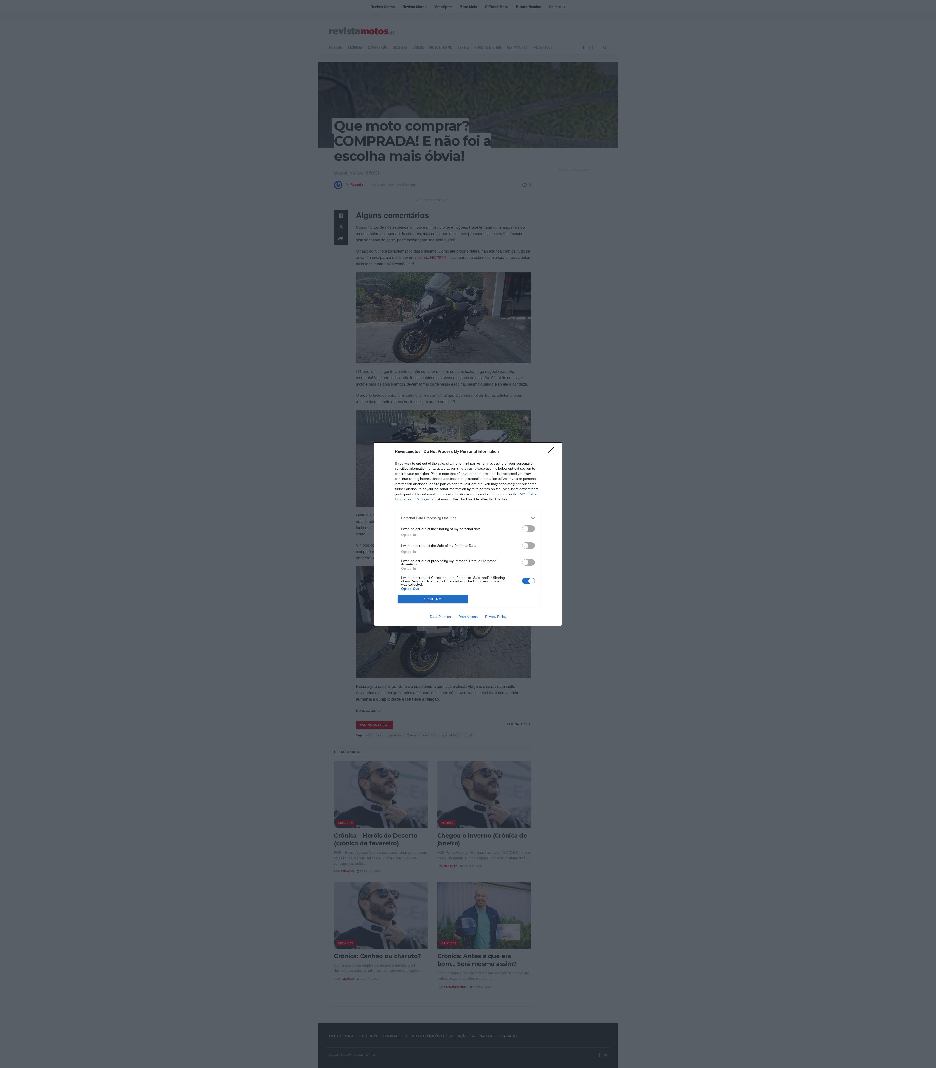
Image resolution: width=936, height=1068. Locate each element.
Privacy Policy (495, 617)
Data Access (468, 617)
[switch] (528, 528)
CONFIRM (433, 599)
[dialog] (468, 534)
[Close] (552, 451)
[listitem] (468, 518)
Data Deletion (440, 617)
